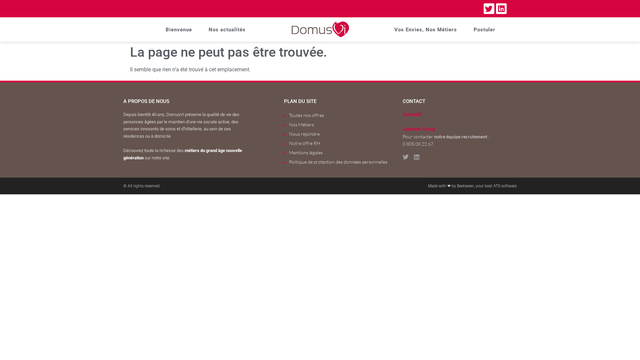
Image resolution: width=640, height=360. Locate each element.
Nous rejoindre (304, 134)
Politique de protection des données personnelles (338, 162)
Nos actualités (227, 30)
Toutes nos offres (306, 115)
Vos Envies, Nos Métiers (425, 30)
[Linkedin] (501, 8)
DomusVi (412, 114)
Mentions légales (306, 152)
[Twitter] (489, 8)
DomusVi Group (419, 129)
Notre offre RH (304, 143)
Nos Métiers (301, 124)
